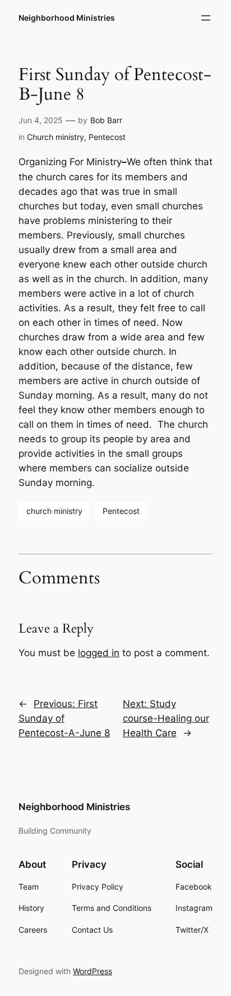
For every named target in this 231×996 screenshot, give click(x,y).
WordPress (92, 971)
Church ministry (55, 137)
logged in (98, 652)
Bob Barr (106, 120)
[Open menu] (205, 18)
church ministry (54, 511)
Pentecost (107, 137)
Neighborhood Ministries (67, 17)
